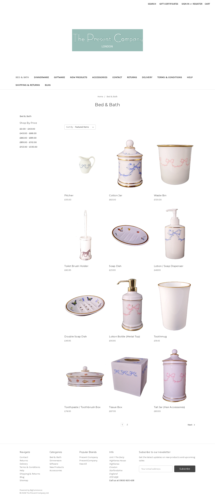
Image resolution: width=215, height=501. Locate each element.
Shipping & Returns (28, 85)
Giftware (59, 77)
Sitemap (24, 480)
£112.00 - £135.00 (28, 146)
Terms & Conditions (169, 77)
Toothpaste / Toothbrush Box (82, 407)
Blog (48, 85)
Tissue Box (115, 407)
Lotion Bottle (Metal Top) (124, 336)
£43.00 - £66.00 (28, 133)
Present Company (88, 457)
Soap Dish (115, 266)
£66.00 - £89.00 (28, 137)
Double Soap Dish (75, 336)
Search (152, 4)
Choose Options (85, 170)
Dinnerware (41, 77)
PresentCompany (88, 460)
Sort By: (69, 127)
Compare (84, 164)
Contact (117, 77)
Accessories (99, 77)
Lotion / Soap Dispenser (168, 266)
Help (190, 77)
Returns (132, 77)
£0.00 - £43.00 (27, 128)
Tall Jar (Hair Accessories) (169, 407)
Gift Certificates (168, 4)
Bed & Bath (22, 77)
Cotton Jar (115, 195)
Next (190, 424)
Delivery (147, 77)
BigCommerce (36, 490)
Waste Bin (160, 195)
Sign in (185, 4)
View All (83, 464)
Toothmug (160, 336)
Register (197, 4)
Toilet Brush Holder (76, 266)
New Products (78, 77)
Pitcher (68, 195)
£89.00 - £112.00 (28, 142)
